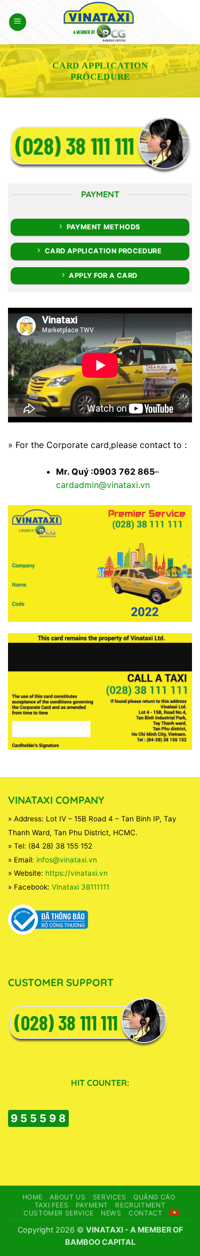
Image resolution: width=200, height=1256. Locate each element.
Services (109, 1197)
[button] (17, 22)
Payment (92, 1205)
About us (67, 1197)
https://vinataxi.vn (76, 873)
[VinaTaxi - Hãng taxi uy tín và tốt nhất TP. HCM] (100, 22)
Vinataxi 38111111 (80, 887)
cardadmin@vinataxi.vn (103, 484)
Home (32, 1197)
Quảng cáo (154, 1197)
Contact (145, 1213)
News (111, 1213)
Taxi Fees (52, 1205)
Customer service (58, 1213)
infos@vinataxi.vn (66, 859)
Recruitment (140, 1205)
